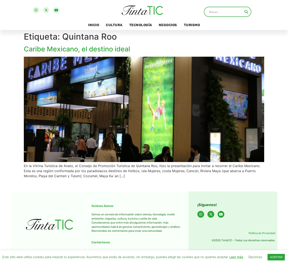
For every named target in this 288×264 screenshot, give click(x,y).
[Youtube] (56, 10)
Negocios (168, 25)
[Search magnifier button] (246, 12)
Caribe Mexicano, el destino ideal (77, 49)
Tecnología (140, 25)
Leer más (236, 257)
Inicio (93, 25)
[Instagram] (36, 10)
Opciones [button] (255, 257)
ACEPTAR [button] (276, 257)
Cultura (114, 25)
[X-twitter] (46, 10)
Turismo (192, 25)
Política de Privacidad (262, 233)
